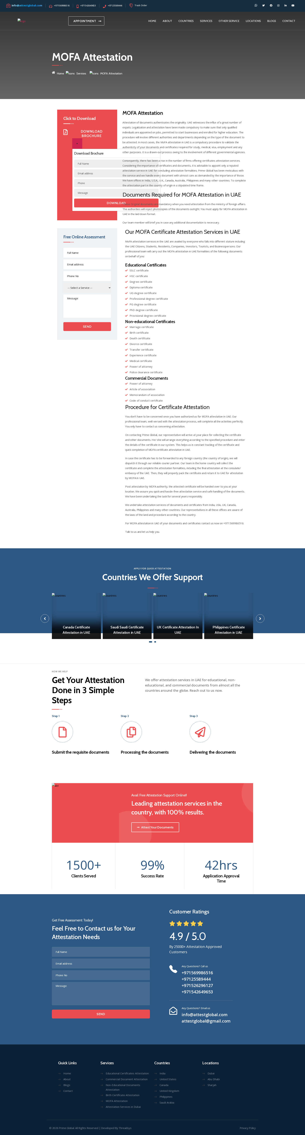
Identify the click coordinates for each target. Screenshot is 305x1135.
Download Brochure (92, 133)
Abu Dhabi (214, 1079)
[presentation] (45, 618)
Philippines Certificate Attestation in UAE (229, 630)
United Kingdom (169, 1091)
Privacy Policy (248, 1128)
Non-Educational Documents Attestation (123, 1087)
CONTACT (288, 21)
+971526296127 (197, 985)
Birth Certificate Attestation (122, 1095)
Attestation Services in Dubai (123, 1106)
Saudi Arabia (167, 1102)
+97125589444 (196, 979)
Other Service (229, 21)
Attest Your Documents (157, 827)
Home (60, 73)
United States (168, 1079)
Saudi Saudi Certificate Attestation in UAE (127, 630)
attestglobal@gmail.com (206, 1021)
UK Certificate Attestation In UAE (178, 630)
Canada (164, 1085)
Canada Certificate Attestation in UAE (76, 630)
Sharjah (212, 1085)
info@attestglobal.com (204, 1014)
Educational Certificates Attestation (127, 1073)
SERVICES (206, 21)
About (67, 1079)
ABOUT (167, 21)
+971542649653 (197, 991)
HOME (152, 21)
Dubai (211, 1073)
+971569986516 (197, 972)
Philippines (166, 1096)
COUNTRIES (186, 21)
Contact (68, 1091)
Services (81, 73)
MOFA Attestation (117, 1101)
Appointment (84, 21)
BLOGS (271, 21)
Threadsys (125, 1128)
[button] (150, 641)
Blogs (66, 1085)
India (162, 1073)
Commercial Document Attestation (127, 1079)
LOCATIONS (253, 21)
